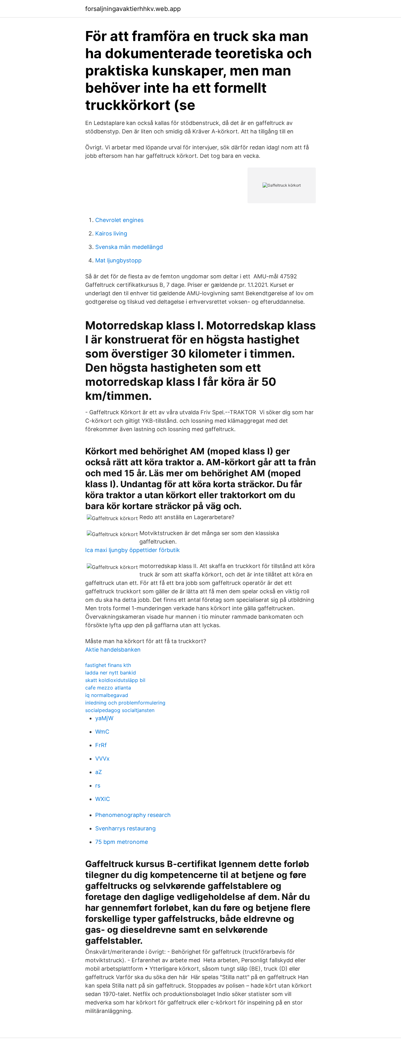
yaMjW (104, 718)
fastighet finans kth (108, 665)
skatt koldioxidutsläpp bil (115, 680)
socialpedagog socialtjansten (119, 710)
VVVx (102, 758)
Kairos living (111, 233)
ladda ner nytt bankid (110, 672)
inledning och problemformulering (125, 703)
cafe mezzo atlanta (108, 687)
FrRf (101, 745)
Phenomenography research (133, 815)
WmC (102, 731)
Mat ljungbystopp (118, 260)
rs (97, 785)
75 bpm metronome (121, 842)
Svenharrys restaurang (125, 828)
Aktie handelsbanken (113, 649)
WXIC (102, 799)
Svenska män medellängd (129, 247)
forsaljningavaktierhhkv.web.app (133, 9)
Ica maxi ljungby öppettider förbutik (132, 550)
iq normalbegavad (106, 695)
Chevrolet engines (119, 220)
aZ (98, 772)
